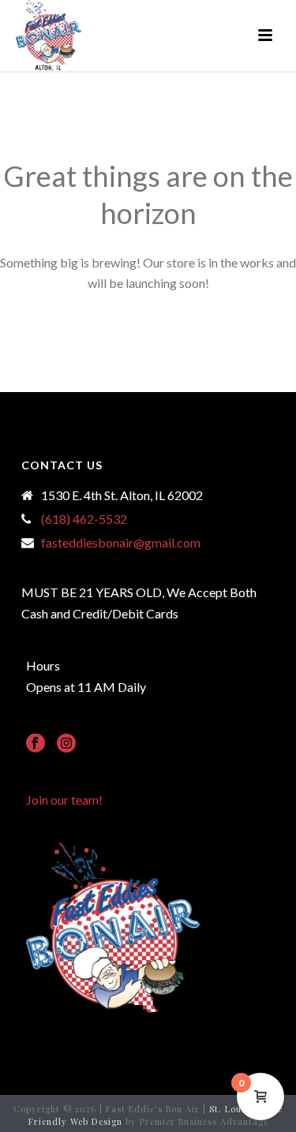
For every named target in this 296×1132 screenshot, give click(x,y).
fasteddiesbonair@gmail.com (120, 543)
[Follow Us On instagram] (66, 744)
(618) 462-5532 (84, 519)
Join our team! (64, 799)
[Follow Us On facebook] (35, 744)
